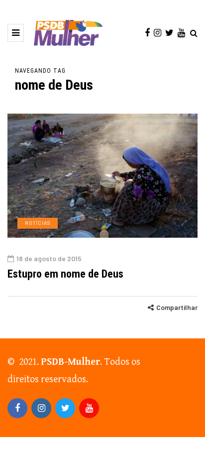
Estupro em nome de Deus (65, 274)
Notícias (37, 223)
